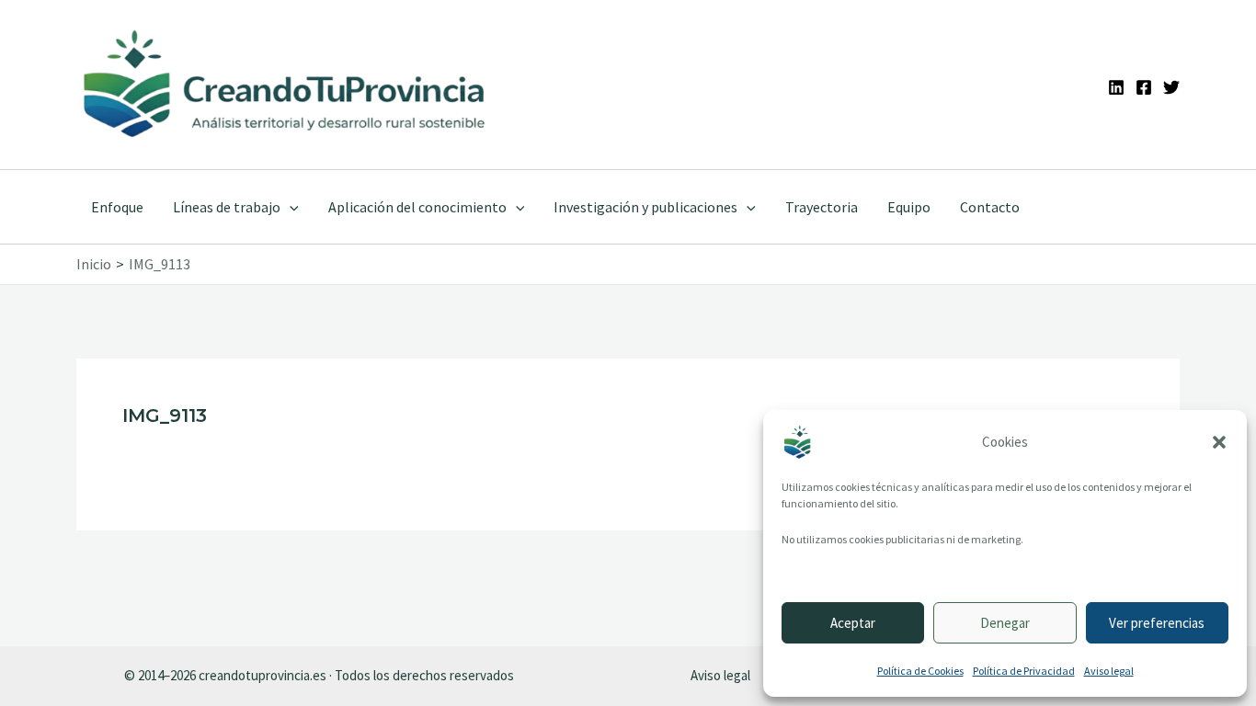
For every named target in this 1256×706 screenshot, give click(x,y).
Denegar (1005, 623)
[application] (289, 207)
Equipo (909, 207)
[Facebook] (1144, 87)
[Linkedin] (1116, 87)
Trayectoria (821, 207)
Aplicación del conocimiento (417, 207)
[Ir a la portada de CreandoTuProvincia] (285, 84)
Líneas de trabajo (226, 207)
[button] (1219, 442)
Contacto (990, 207)
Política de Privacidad (1024, 671)
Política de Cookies (920, 671)
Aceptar (852, 623)
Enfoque (117, 207)
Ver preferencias (1157, 623)
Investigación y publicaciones (645, 207)
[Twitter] (1171, 87)
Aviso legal (1109, 671)
